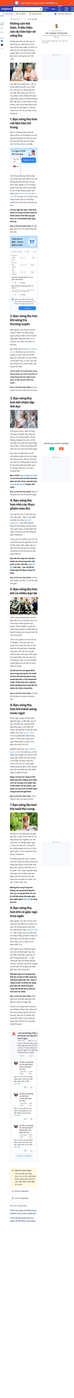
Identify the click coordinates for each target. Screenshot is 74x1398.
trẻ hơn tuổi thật (24, 194)
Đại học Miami (28, 733)
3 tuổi (12, 196)
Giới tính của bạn (17, 251)
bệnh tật (26, 899)
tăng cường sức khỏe (28, 475)
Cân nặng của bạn (14, 272)
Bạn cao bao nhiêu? (14, 265)
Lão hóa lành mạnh (15, 19)
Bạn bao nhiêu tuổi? (14, 257)
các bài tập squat (17, 484)
